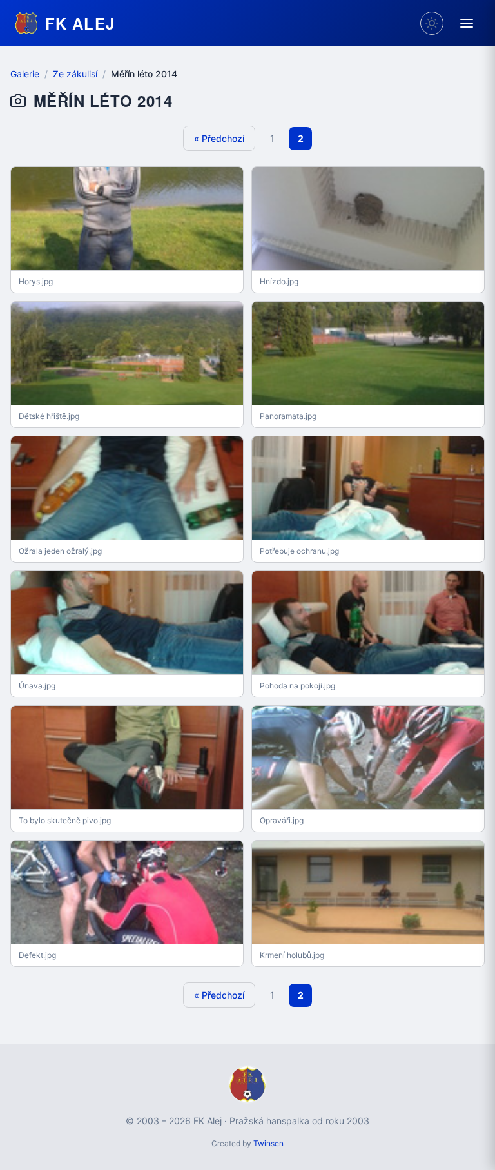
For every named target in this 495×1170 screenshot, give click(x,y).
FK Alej (80, 23)
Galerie (24, 73)
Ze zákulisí (75, 73)
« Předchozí (219, 138)
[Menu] (467, 23)
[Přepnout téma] (431, 23)
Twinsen (268, 1143)
